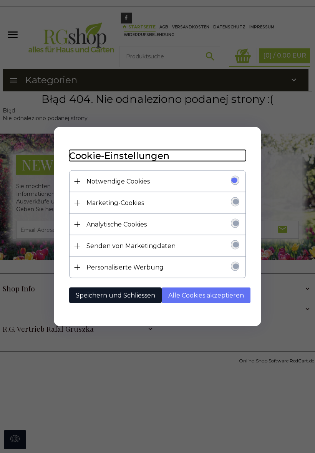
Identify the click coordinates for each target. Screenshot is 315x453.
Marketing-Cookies (115, 203)
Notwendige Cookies (118, 181)
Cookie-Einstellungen (119, 155)
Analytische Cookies (116, 224)
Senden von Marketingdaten (131, 246)
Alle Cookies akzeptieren (206, 295)
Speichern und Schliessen (115, 295)
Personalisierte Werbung (125, 267)
